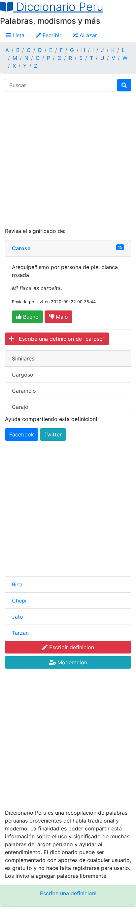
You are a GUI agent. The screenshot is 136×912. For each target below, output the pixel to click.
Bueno (30, 316)
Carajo (20, 407)
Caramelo (24, 390)
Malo (61, 316)
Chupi (19, 600)
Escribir (51, 35)
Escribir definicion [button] (71, 647)
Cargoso (22, 374)
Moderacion (71, 662)
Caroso (21, 248)
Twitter (53, 434)
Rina (17, 584)
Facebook (21, 434)
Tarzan (20, 632)
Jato (17, 616)
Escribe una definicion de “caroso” (59, 338)
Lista (17, 35)
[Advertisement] (68, 159)
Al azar (87, 35)
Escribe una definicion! (68, 893)
